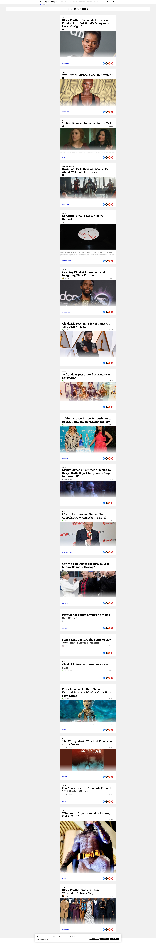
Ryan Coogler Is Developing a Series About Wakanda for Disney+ (85, 170)
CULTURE (75, 1)
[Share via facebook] (104, 63)
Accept (114, 938)
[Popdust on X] (105, 2)
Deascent (66, 222)
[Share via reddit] (109, 63)
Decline (104, 938)
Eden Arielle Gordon (68, 479)
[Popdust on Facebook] (103, 2)
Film (66, 1)
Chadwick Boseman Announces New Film (85, 666)
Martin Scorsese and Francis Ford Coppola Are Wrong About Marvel (84, 516)
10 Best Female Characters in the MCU (87, 123)
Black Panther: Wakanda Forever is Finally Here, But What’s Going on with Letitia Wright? (87, 23)
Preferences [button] (46, 939)
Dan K (65, 520)
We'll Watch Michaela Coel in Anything (87, 75)
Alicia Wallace (66, 278)
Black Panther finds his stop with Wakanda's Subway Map (83, 891)
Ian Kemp (66, 896)
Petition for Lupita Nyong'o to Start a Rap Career (86, 616)
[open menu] (40, 2)
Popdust (42, 4)
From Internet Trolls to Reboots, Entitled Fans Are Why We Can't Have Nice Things (86, 692)
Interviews (82, 1)
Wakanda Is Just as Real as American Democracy (86, 376)
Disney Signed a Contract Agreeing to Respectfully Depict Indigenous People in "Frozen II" (87, 473)
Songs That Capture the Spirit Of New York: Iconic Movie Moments (87, 641)
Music (61, 1)
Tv (70, 1)
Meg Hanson (66, 380)
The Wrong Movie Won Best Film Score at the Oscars (87, 742)
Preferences (94, 938)
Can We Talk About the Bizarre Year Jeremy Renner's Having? (85, 565)
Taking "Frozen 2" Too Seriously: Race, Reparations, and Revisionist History (87, 420)
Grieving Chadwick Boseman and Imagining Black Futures (83, 273)
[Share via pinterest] (112, 63)
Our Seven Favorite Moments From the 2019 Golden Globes (87, 789)
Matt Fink (66, 645)
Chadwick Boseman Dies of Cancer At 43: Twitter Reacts (86, 325)
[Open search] (113, 2)
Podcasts (89, 1)
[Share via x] (106, 63)
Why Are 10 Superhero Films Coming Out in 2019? (86, 814)
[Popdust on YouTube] (107, 2)
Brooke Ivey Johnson (68, 329)
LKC (65, 29)
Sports (96, 1)
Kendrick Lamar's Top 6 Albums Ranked (82, 217)
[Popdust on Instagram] (109, 2)
